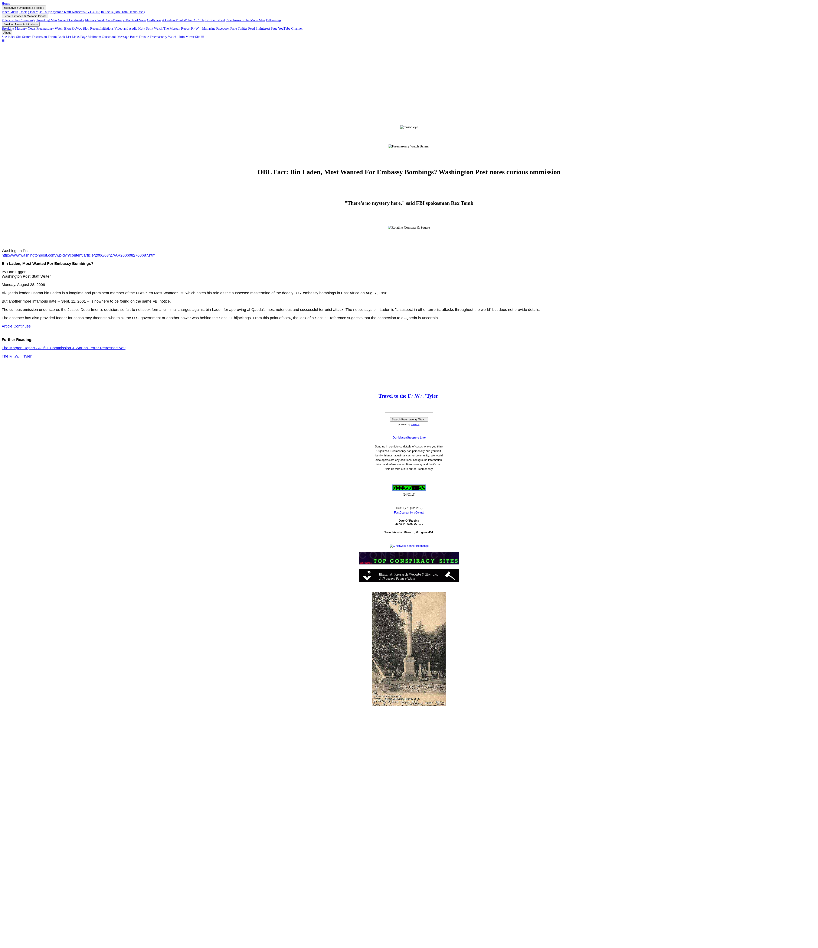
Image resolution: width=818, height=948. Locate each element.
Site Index (8, 37)
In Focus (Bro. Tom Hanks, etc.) (123, 12)
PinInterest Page (266, 28)
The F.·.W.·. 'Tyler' (17, 356)
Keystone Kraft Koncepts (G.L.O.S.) (75, 12)
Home (6, 3)
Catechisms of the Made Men (245, 20)
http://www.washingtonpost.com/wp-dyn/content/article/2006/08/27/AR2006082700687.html (79, 255)
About (7, 32)
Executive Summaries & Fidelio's (23, 7)
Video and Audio (125, 28)
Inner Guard (10, 12)
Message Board (127, 37)
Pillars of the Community (18, 20)
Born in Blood (215, 20)
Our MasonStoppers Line (409, 437)
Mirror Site (193, 37)
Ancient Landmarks (71, 20)
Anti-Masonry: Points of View (125, 20)
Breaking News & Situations (20, 24)
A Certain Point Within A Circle (183, 20)
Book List (64, 37)
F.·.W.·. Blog (80, 28)
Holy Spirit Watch (150, 28)
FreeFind (415, 424)
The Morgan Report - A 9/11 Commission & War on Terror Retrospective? (63, 348)
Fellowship (273, 20)
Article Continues (16, 326)
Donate (144, 37)
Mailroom (94, 37)
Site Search (23, 37)
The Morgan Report (176, 28)
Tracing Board (28, 12)
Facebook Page (226, 28)
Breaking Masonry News (19, 28)
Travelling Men (46, 20)
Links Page (79, 37)
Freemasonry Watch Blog (53, 28)
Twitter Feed (246, 28)
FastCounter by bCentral (409, 512)
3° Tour (44, 12)
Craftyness (154, 20)
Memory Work (95, 20)
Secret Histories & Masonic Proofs (24, 16)
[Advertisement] (409, 80)
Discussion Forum (44, 37)
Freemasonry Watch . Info (167, 37)
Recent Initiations (102, 28)
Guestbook (109, 37)
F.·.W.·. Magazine (203, 28)
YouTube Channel (290, 28)
